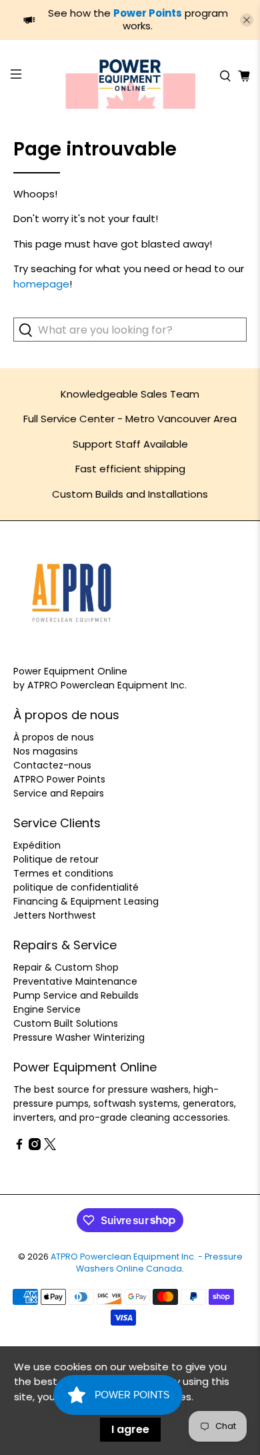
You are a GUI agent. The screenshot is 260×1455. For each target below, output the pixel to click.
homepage (41, 284)
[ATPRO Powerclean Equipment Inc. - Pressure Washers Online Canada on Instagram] (35, 1146)
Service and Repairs (58, 793)
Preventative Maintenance (75, 981)
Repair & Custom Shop (66, 967)
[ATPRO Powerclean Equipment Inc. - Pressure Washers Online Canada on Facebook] (19, 1146)
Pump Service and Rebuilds (76, 995)
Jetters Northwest (54, 915)
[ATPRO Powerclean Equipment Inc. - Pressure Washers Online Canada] (130, 76)
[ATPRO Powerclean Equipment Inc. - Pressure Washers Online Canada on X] (50, 1146)
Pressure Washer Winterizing (79, 1037)
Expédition (37, 845)
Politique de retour (56, 859)
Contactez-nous (52, 765)
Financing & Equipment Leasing (86, 901)
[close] (246, 20)
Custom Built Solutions (65, 1023)
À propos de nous (53, 737)
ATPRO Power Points (59, 779)
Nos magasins (45, 751)
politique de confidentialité (76, 887)
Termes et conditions (63, 873)
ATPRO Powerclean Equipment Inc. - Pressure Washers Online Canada (147, 1263)
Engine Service (47, 1009)
